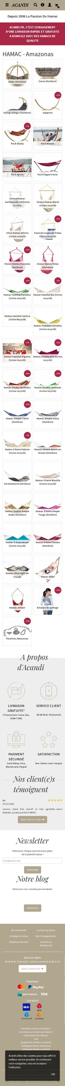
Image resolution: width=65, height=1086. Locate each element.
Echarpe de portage (47, 607)
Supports (48, 112)
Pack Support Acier (47, 174)
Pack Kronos (47, 143)
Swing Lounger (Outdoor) (17, 112)
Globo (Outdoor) (17, 81)
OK (53, 1074)
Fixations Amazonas (17, 638)
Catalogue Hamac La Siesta (36, 1049)
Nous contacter (31, 968)
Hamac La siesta (49, 1081)
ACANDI (20, 5)
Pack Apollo (17, 174)
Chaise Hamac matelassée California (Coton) (17, 202)
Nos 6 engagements (46, 936)
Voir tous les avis (31, 819)
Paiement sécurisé (18, 941)
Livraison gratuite (46, 930)
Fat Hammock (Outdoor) (17, 483)
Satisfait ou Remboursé (46, 943)
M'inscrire (32, 869)
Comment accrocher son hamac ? (36, 1031)
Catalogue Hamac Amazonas (36, 1045)
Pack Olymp (17, 143)
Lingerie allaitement (32, 1081)
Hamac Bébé (48, 576)
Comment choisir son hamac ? (36, 1028)
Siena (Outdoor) (48, 81)
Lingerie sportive (15, 1081)
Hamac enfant (17, 607)
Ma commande (18, 930)
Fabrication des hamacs (36, 1035)
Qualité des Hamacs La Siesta (36, 1042)
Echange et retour (19, 936)
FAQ (36, 1038)
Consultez (32, 908)
